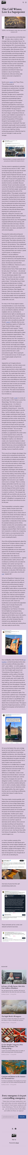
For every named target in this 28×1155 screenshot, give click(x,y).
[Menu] (26, 2)
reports (11, 82)
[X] (12, 1128)
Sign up (14, 1139)
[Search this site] (23, 2)
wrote (15, 398)
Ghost (17, 1143)
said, (3, 574)
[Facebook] (15, 1128)
